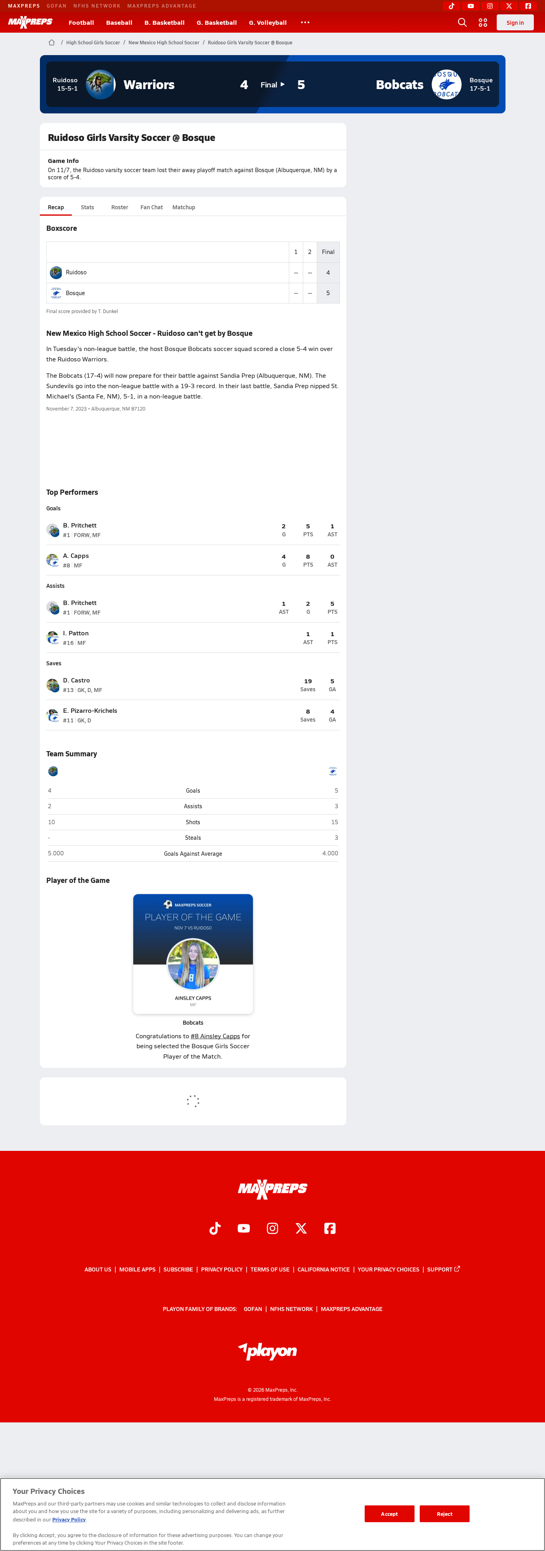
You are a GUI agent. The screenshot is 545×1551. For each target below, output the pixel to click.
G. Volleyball (268, 22)
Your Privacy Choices (388, 1269)
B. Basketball (164, 22)
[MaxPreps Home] (30, 22)
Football (81, 22)
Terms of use (270, 1269)
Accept (389, 1513)
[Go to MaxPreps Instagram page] (272, 1229)
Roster (119, 207)
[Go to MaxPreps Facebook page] (330, 1229)
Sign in (515, 22)
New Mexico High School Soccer (163, 42)
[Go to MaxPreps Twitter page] (301, 1229)
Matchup (183, 207)
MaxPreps (24, 5)
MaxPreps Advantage (162, 5)
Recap (56, 207)
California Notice (324, 1269)
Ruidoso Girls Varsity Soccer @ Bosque (250, 42)
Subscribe (178, 1269)
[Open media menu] (483, 22)
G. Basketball (217, 22)
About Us (98, 1269)
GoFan (57, 5)
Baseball (119, 22)
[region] (272, 1514)
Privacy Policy (222, 1269)
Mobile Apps (137, 1269)
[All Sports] (305, 22)
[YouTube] (471, 6)
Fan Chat (151, 207)
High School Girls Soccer (93, 42)
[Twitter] (509, 6)
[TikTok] (451, 6)
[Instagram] (490, 6)
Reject (444, 1513)
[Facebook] (528, 6)
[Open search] (462, 22)
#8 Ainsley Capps (215, 1035)
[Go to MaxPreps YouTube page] (243, 1229)
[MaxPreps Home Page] (51, 42)
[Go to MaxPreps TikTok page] (215, 1229)
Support (439, 1269)
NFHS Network (97, 5)
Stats (87, 207)
